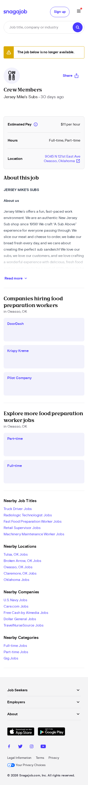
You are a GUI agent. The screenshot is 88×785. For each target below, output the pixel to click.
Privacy (54, 757)
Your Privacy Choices (31, 765)
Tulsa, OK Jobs (16, 554)
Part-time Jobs (16, 652)
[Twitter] (20, 747)
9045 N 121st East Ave (62, 159)
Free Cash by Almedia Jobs (26, 613)
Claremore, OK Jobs (20, 573)
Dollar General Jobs (20, 619)
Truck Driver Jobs (18, 509)
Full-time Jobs (15, 646)
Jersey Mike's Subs (21, 97)
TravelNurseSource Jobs (23, 625)
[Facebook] (9, 747)
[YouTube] (43, 747)
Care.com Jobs (16, 606)
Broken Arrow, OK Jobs (22, 561)
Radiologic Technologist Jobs (28, 515)
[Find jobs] (78, 27)
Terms (40, 757)
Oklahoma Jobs (16, 580)
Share (67, 75)
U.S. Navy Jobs (15, 600)
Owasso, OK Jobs (18, 567)
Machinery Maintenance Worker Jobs (34, 534)
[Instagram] (31, 747)
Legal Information (19, 757)
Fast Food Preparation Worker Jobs (33, 521)
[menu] (78, 11)
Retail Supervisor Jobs (22, 528)
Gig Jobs (11, 658)
